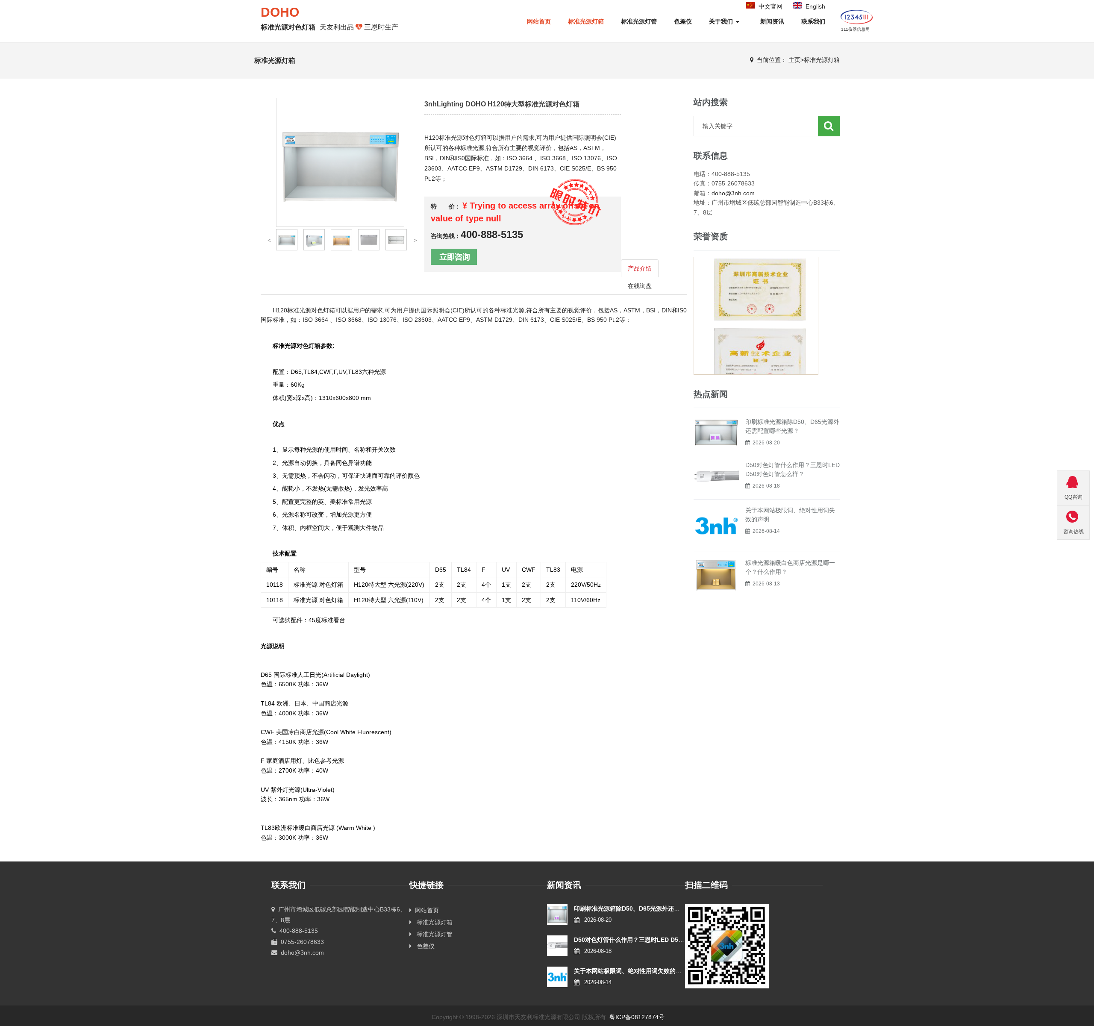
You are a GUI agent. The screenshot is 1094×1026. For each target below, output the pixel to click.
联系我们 (813, 21)
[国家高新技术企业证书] (760, 342)
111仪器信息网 (855, 29)
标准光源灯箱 (586, 21)
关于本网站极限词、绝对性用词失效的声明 (631, 970)
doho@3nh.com (733, 193)
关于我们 (722, 21)
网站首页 (425, 910)
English (815, 6)
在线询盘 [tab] (640, 285)
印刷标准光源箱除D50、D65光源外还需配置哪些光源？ (648, 908)
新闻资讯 (772, 21)
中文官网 (770, 6)
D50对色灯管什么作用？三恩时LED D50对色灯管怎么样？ (651, 939)
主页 (794, 59)
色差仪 (683, 21)
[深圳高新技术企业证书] (760, 270)
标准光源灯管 (639, 21)
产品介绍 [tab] (640, 268)
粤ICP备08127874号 (637, 1017)
